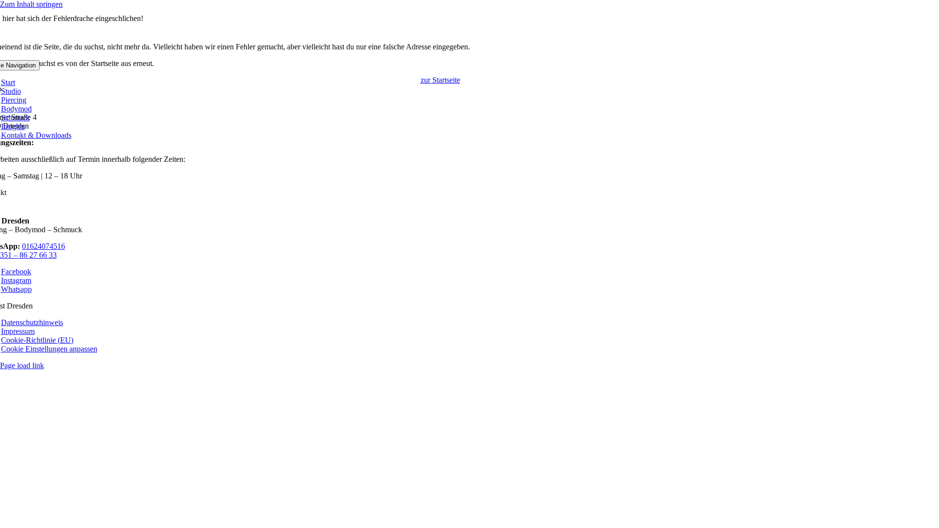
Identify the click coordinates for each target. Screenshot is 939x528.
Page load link (22, 365)
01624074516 (43, 246)
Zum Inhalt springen (31, 4)
